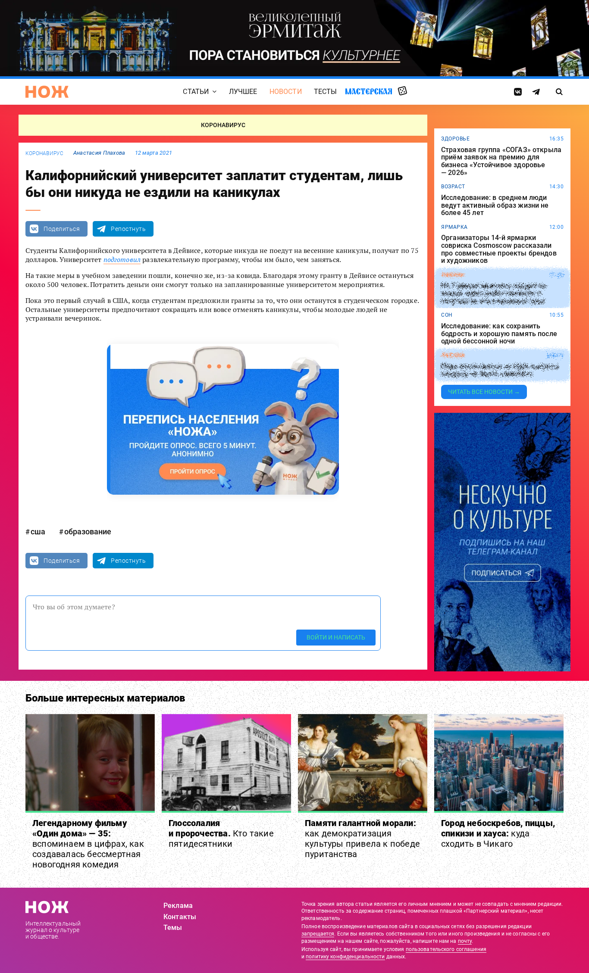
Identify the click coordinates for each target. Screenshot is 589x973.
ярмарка (454, 227)
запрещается (317, 934)
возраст (453, 187)
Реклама (178, 905)
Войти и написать (336, 637)
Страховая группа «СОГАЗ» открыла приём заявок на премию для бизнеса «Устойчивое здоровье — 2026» (501, 161)
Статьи (196, 91)
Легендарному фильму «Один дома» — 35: (88, 844)
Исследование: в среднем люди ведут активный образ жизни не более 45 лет (495, 205)
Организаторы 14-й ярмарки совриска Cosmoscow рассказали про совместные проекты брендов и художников (499, 249)
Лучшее (243, 91)
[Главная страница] (47, 91)
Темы (172, 927)
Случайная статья (402, 91)
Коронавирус (44, 153)
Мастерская (368, 91)
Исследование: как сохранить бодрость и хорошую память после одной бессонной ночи (499, 333)
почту (465, 941)
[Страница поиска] (559, 92)
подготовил (122, 259)
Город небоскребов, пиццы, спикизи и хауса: (498, 833)
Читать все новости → (484, 391)
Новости (285, 91)
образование (87, 531)
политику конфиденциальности (345, 957)
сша (38, 531)
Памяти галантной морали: (362, 838)
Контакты (179, 917)
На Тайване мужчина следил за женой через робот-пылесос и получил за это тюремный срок (493, 293)
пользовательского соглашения (446, 949)
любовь (452, 355)
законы (452, 275)
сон (447, 315)
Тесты (325, 91)
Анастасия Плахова (99, 153)
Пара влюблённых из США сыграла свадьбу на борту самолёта (500, 370)
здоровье (455, 139)
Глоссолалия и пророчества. (221, 833)
